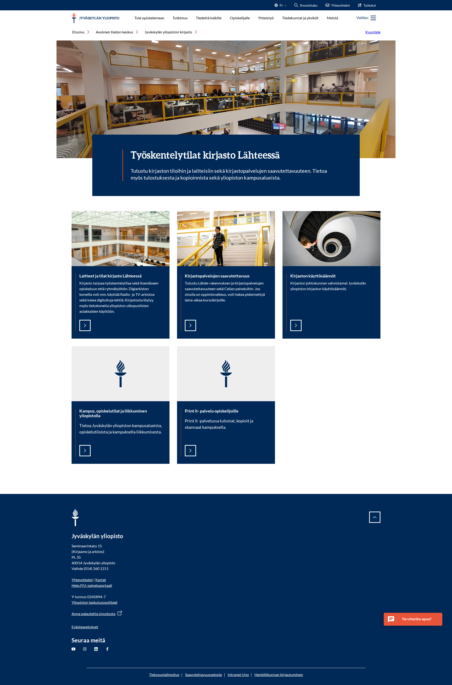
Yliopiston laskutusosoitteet (94, 602)
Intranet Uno (238, 674)
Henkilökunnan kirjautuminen (278, 674)
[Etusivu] (95, 18)
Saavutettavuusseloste (203, 674)
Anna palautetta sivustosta (93, 613)
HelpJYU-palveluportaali (92, 585)
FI (281, 6)
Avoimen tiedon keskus (114, 32)
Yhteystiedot (82, 579)
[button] (413, 619)
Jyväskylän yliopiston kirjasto (168, 32)
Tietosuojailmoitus (164, 674)
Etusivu (78, 32)
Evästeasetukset (85, 627)
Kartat (100, 579)
